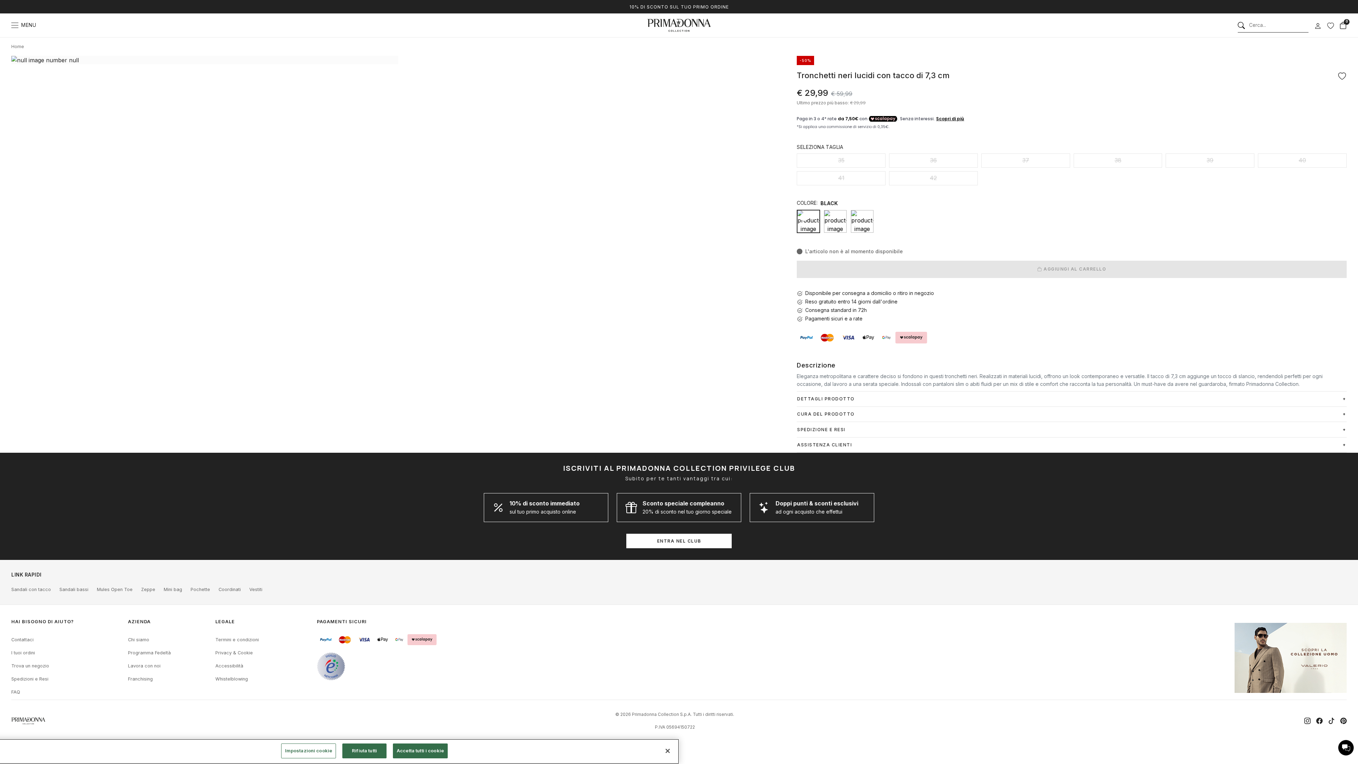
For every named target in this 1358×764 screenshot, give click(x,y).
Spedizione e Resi (821, 429)
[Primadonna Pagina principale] (679, 25)
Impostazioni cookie (308, 750)
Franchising (140, 679)
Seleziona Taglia (820, 147)
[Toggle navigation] (14, 25)
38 (1118, 160)
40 (1302, 160)
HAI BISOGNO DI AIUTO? (42, 621)
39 (1210, 160)
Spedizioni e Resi (29, 679)
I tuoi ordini (23, 652)
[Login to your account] (1317, 26)
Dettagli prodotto (826, 398)
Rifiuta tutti (364, 750)
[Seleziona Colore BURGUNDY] (835, 221)
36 (933, 160)
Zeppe (148, 589)
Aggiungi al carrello (1074, 269)
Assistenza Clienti (824, 444)
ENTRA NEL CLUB (679, 541)
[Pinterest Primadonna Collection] (1343, 721)
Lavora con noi (144, 665)
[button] (1346, 748)
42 (933, 177)
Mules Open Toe (115, 589)
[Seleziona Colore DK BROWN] (862, 221)
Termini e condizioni (237, 639)
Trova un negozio (30, 665)
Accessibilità (229, 665)
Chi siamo (138, 639)
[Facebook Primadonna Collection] (1319, 721)
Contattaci (22, 639)
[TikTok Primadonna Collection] (1331, 721)
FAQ (15, 692)
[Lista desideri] (1330, 25)
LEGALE (225, 621)
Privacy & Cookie (234, 652)
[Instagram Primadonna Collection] (1307, 721)
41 (841, 177)
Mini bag (173, 589)
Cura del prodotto (826, 414)
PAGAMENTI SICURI (342, 621)
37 (1025, 160)
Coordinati (230, 589)
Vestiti (255, 589)
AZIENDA (139, 621)
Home (17, 46)
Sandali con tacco (31, 589)
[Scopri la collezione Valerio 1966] (1291, 658)
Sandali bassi (73, 589)
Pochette (200, 589)
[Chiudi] (667, 751)
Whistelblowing (231, 679)
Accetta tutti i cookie (420, 750)
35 (841, 160)
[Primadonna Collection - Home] (28, 721)
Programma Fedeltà (149, 652)
